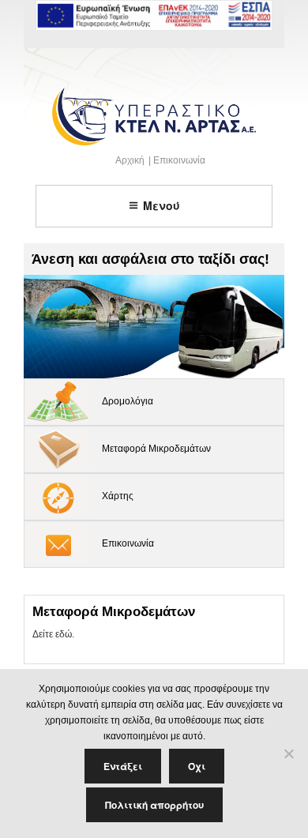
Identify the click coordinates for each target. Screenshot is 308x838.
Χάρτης (117, 496)
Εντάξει (122, 766)
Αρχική (130, 160)
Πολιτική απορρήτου (154, 805)
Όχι (196, 766)
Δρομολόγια (127, 401)
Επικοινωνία (179, 160)
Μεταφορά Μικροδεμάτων (156, 448)
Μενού (161, 205)
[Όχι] (288, 753)
